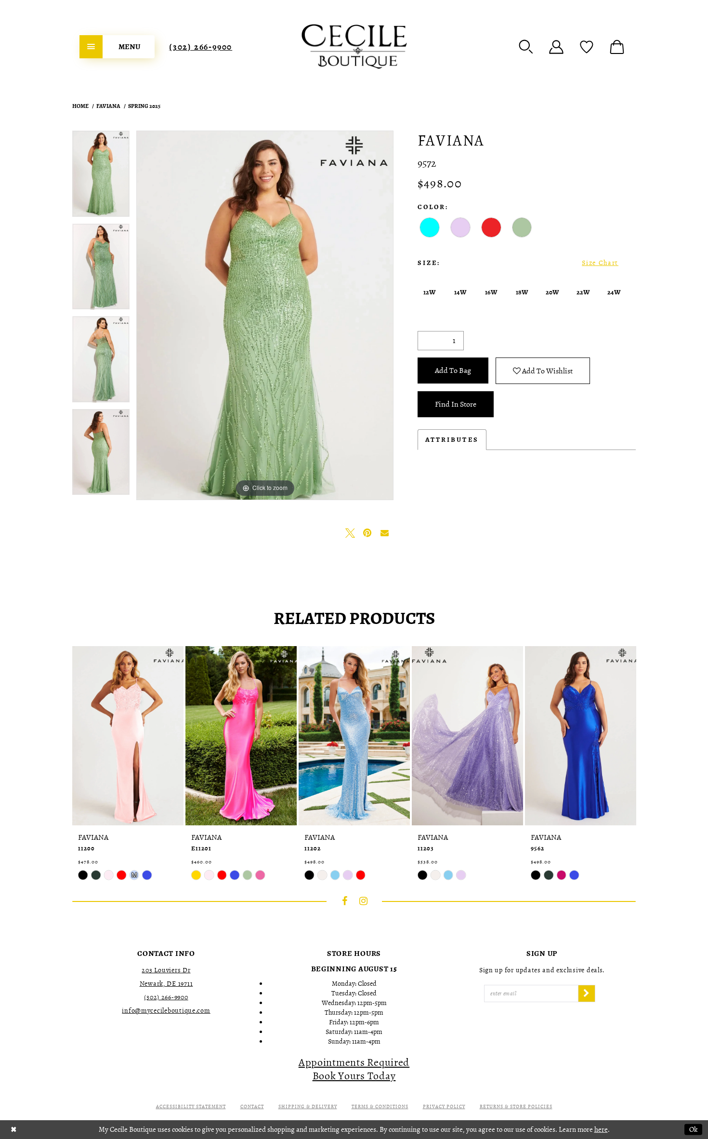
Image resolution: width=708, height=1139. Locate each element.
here (601, 1129)
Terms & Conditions (380, 1106)
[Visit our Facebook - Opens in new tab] (345, 901)
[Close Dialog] (14, 1129)
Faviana (108, 106)
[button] (526, 46)
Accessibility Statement (191, 1106)
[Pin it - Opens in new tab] (367, 533)
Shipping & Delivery (307, 1106)
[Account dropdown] (556, 46)
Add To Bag (453, 370)
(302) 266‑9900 (200, 47)
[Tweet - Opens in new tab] (350, 533)
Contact (252, 1106)
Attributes (452, 439)
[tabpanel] (101, 177)
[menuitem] (117, 46)
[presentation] (128, 735)
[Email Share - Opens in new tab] (384, 533)
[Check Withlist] (586, 46)
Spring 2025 (144, 106)
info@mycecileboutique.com (166, 1010)
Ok (693, 1129)
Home (80, 106)
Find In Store (455, 404)
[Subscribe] (586, 993)
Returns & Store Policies (516, 1106)
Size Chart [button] (600, 262)
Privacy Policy (444, 1106)
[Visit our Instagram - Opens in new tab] (363, 901)
